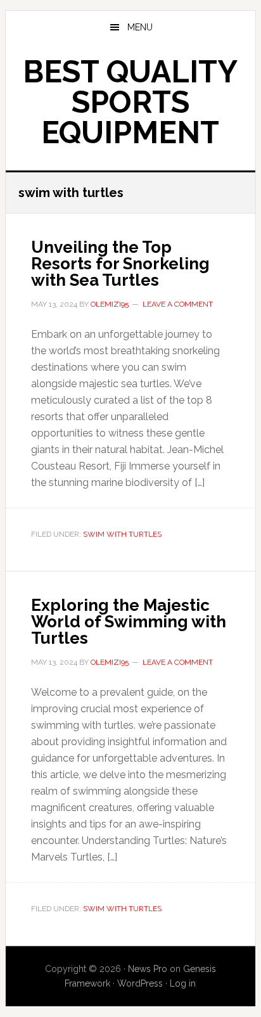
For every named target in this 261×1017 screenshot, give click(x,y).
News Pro (147, 969)
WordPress (140, 983)
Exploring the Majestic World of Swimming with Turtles (128, 622)
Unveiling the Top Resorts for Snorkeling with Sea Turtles (120, 264)
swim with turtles (122, 534)
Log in (183, 983)
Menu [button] (140, 27)
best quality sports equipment (130, 102)
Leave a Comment (178, 304)
